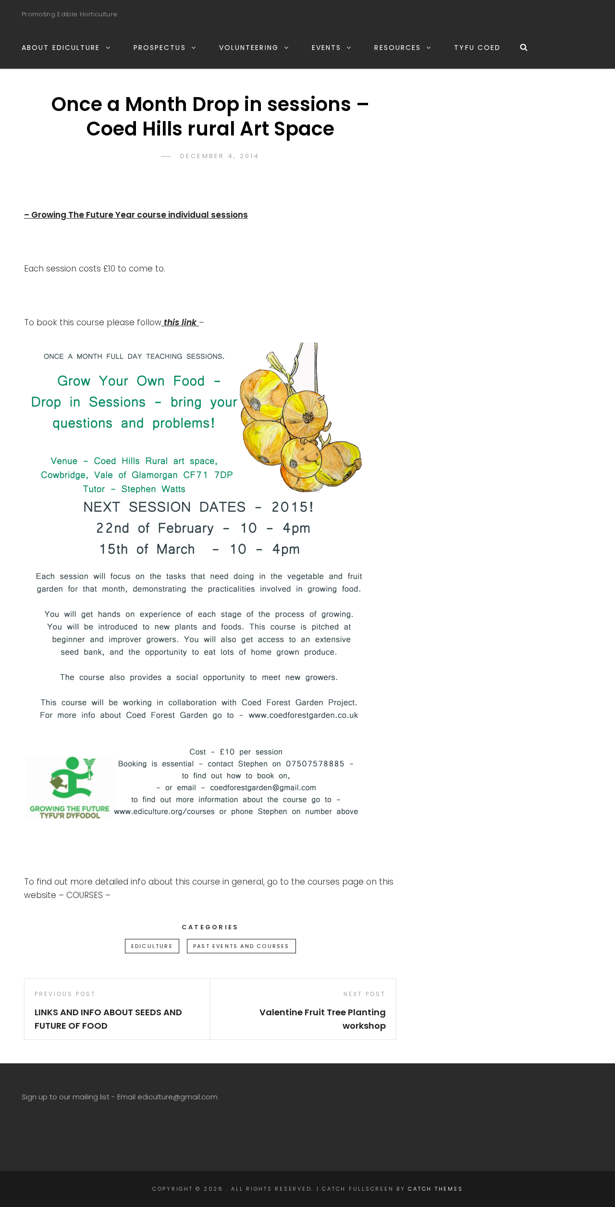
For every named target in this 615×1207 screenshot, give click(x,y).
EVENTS (327, 47)
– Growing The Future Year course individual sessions (136, 215)
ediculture (152, 946)
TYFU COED (477, 47)
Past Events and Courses (241, 946)
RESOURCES (397, 47)
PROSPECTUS (160, 47)
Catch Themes (435, 1189)
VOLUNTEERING (249, 47)
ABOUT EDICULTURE (61, 47)
